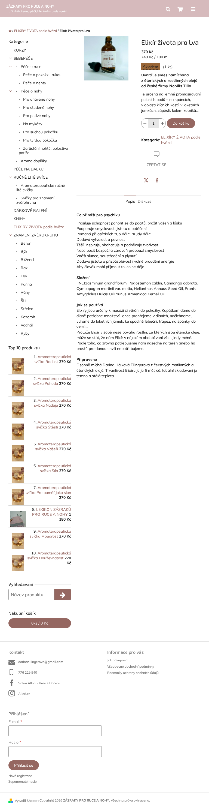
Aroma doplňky (33, 160)
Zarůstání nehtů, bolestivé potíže (43, 150)
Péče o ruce (30, 66)
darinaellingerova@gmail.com (40, 662)
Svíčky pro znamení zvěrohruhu (35, 200)
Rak (23, 267)
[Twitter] (146, 180)
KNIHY (19, 218)
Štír (23, 300)
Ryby (24, 333)
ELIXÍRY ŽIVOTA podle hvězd (39, 226)
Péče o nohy (31, 91)
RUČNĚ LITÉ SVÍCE (31, 177)
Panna (26, 284)
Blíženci (27, 259)
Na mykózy (32, 123)
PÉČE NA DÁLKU (29, 169)
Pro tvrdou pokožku (39, 140)
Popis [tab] (130, 201)
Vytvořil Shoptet (27, 801)
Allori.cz (24, 694)
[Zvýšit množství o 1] (162, 123)
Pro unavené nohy (38, 99)
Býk (23, 251)
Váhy (25, 292)
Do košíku (181, 123)
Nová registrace (20, 776)
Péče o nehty (34, 82)
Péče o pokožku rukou (42, 74)
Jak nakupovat (117, 660)
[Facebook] (157, 180)
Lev (23, 276)
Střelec (26, 308)
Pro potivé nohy (36, 115)
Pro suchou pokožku (40, 132)
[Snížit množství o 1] (145, 123)
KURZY (20, 50)
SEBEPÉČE (23, 58)
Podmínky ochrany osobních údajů (133, 673)
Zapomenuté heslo (22, 781)
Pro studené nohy (38, 107)
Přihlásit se (23, 765)
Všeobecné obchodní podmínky (130, 666)
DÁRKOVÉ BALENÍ (30, 210)
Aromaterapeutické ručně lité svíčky (40, 187)
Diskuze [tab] (145, 201)
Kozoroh (27, 316)
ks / (39, 623)
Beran (25, 243)
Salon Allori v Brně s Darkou (39, 683)
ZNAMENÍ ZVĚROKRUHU (36, 235)
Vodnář (26, 325)
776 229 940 (27, 672)
